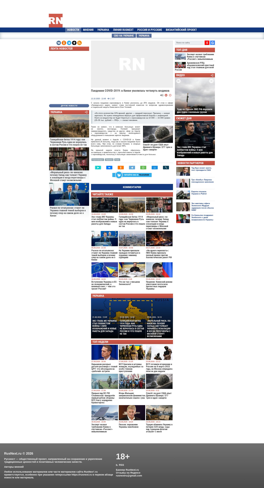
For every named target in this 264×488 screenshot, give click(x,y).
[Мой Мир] (154, 167)
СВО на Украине (124, 35)
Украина (103, 29)
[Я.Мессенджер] (98, 167)
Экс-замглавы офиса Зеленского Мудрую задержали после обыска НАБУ (202, 206)
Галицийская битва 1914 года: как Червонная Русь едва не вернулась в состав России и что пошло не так (132, 325)
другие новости (69, 106)
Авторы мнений (14, 466)
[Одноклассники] (120, 167)
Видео (180, 75)
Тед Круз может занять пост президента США (201, 169)
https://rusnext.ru (82, 474)
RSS (120, 465)
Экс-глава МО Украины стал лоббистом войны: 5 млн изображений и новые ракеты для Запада (104, 324)
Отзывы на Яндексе (128, 472)
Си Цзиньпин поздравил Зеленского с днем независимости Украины (202, 217)
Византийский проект (181, 29)
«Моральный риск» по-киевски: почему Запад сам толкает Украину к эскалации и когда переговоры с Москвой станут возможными (159, 327)
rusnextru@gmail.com (129, 475)
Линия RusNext (123, 29)
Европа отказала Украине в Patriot (199, 193)
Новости (73, 29)
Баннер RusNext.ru (127, 469)
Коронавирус (97, 160)
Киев (117, 160)
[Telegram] (132, 167)
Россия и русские (149, 29)
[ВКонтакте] (109, 167)
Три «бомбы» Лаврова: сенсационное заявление (202, 181)
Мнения (88, 29)
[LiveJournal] (166, 167)
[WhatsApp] (143, 167)
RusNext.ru (13, 453)
